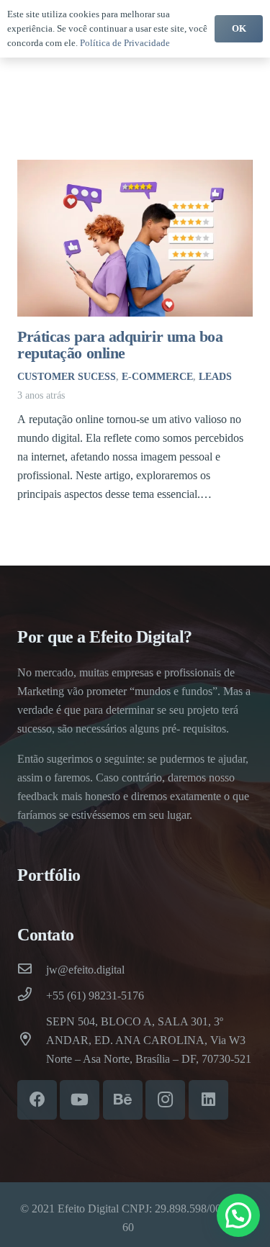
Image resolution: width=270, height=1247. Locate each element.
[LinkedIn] (208, 1100)
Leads (215, 376)
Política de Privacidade (125, 42)
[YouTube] (79, 1100)
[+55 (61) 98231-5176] (31, 996)
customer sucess (66, 376)
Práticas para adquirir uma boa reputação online (120, 344)
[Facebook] (37, 1100)
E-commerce (157, 376)
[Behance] (123, 1100)
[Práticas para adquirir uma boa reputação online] (135, 238)
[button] (238, 1215)
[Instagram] (165, 1100)
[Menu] (199, 63)
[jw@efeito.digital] (31, 970)
